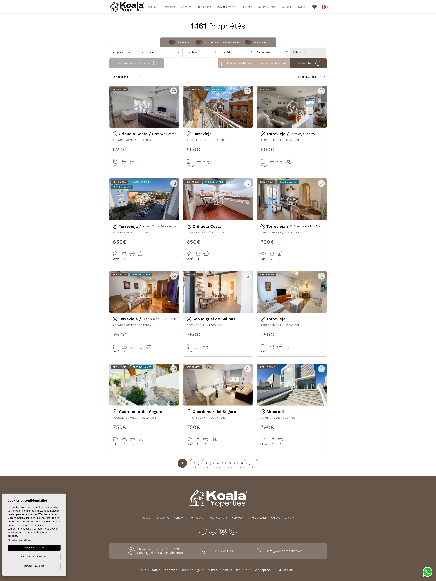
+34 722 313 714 (222, 551)
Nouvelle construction (222, 42)
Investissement (226, 6)
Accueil (152, 6)
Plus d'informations (19, 540)
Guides (286, 6)
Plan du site (242, 570)
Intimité (212, 570)
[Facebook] (203, 530)
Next (175, 107)
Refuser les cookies (34, 565)
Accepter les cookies (34, 547)
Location (260, 42)
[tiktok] (233, 530)
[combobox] (165, 52)
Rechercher (305, 63)
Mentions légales (192, 570)
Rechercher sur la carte (132, 63)
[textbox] (166, 52)
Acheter (186, 6)
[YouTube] (223, 530)
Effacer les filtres (239, 63)
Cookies (226, 570)
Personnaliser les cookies (34, 556)
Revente (184, 42)
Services (246, 6)
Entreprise (169, 6)
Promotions (204, 6)
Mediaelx (288, 570)
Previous (112, 107)
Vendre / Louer (267, 6)
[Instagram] (213, 530)
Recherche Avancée (272, 63)
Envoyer (301, 6)
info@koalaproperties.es (284, 551)
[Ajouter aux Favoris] (173, 91)
